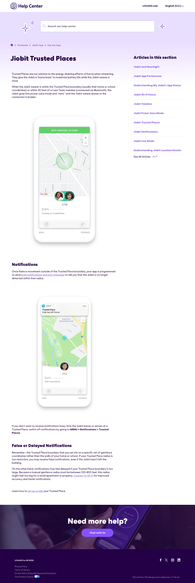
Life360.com (150, 5)
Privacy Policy (21, 566)
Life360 (11, 45)
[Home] (26, 6)
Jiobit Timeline (143, 103)
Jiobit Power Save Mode (149, 113)
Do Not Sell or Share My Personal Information (35, 573)
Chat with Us (97, 532)
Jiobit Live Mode (144, 141)
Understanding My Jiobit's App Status (157, 85)
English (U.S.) (173, 5)
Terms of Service (22, 570)
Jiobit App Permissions (148, 76)
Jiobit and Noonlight (146, 66)
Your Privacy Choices (24, 577)
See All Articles (142, 156)
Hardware (22, 45)
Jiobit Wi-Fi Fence (145, 94)
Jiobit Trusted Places (147, 122)
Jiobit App (37, 45)
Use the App (54, 45)
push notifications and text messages (43, 274)
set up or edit (36, 491)
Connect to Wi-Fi (83, 475)
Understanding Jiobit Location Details (157, 150)
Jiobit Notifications (146, 131)
